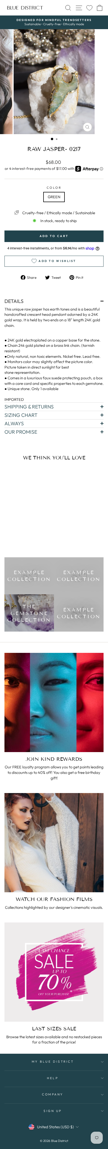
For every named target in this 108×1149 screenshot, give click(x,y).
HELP (52, 1078)
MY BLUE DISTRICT (53, 1061)
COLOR (54, 188)
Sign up (53, 1111)
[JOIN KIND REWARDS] (54, 702)
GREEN (54, 196)
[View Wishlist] (89, 8)
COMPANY (52, 1094)
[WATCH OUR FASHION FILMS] (54, 842)
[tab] (54, 301)
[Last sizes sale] (54, 972)
